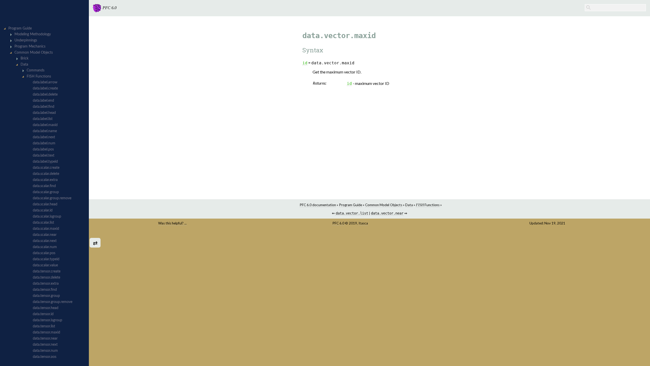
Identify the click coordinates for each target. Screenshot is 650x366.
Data (409, 205)
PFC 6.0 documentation (318, 205)
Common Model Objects (383, 205)
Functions (428, 205)
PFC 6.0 (338, 223)
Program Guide (350, 205)
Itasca (363, 223)
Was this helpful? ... (172, 223)
